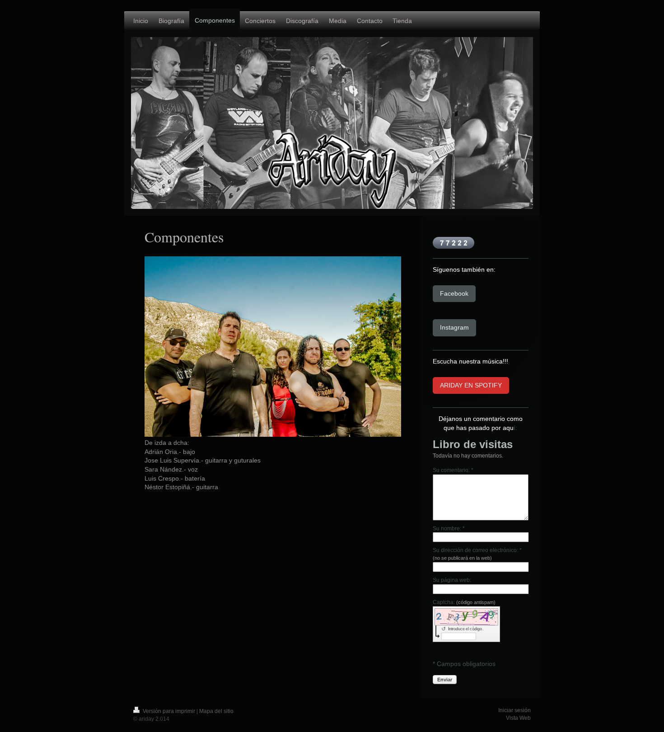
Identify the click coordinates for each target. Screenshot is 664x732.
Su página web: (452, 580)
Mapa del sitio (216, 711)
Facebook (454, 293)
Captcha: (464, 602)
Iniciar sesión (514, 710)
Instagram (454, 327)
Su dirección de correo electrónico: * (477, 554)
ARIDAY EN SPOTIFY (471, 385)
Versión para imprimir (168, 711)
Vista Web (518, 718)
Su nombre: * (449, 528)
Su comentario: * (453, 470)
